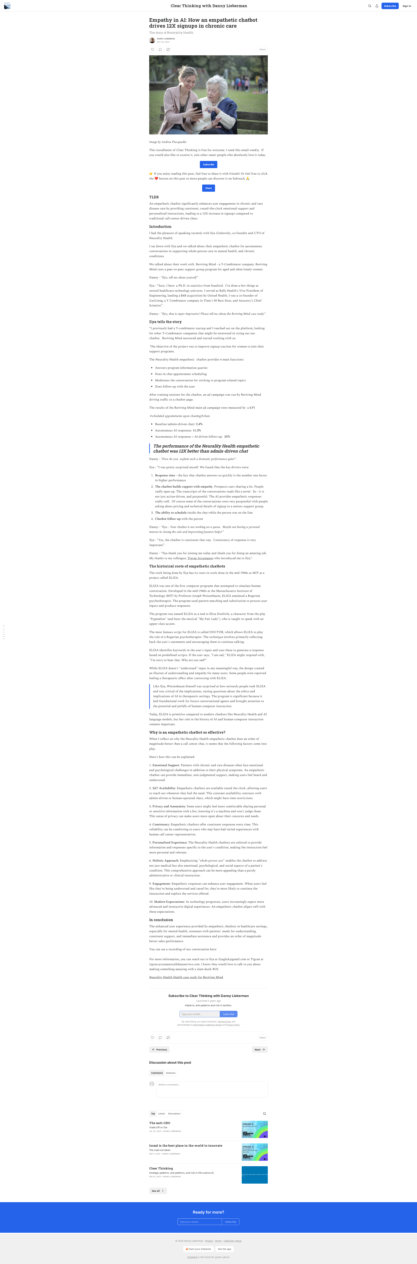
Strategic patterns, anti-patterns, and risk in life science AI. (181, 1172)
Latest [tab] (161, 1113)
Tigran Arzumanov (200, 558)
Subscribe (390, 5)
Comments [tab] (157, 1072)
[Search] (370, 6)
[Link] (144, 197)
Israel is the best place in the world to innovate (185, 1145)
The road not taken (159, 1150)
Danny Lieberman (166, 39)
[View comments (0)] (160, 49)
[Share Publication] (377, 6)
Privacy (209, 1240)
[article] (208, 1129)
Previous (161, 1049)
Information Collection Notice (207, 1024)
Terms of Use (224, 1021)
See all (156, 1190)
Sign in (407, 5)
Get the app (224, 1248)
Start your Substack (200, 1248)
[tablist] (163, 1073)
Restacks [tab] (170, 1072)
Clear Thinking (161, 1168)
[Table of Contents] (3, 632)
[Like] (152, 49)
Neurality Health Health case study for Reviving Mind (186, 977)
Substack (192, 1257)
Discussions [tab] (174, 1113)
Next (258, 1049)
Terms (218, 1240)
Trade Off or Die (158, 1127)
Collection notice (232, 1240)
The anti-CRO (159, 1123)
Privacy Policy (233, 1024)
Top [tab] (153, 1113)
